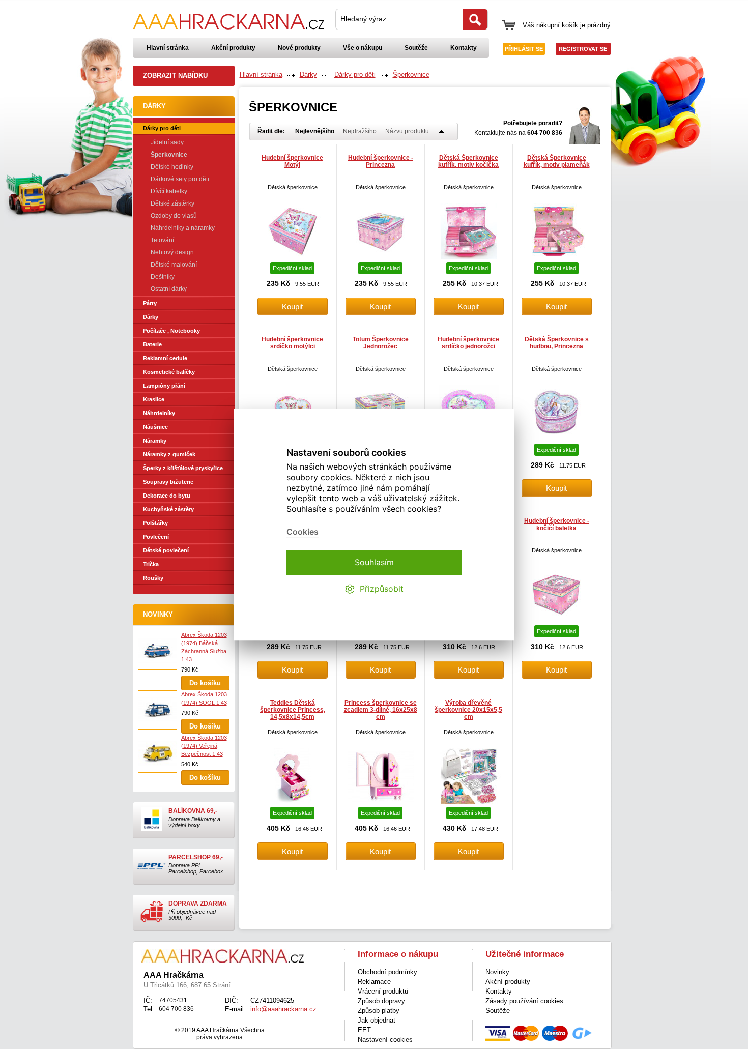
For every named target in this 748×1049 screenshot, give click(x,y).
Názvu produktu (407, 131)
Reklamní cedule (165, 358)
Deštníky (163, 276)
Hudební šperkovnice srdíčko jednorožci (468, 343)
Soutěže (416, 47)
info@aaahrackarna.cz (283, 1009)
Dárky (150, 317)
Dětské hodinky (172, 166)
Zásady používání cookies (524, 1001)
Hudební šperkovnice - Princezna (380, 161)
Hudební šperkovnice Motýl (292, 161)
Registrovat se (583, 49)
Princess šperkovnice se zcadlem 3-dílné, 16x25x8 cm (380, 709)
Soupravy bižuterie (168, 482)
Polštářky (155, 523)
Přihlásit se (524, 49)
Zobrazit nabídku (175, 75)
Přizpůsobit (382, 589)
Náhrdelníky (159, 413)
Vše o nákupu (362, 47)
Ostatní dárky (169, 289)
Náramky (154, 441)
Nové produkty (299, 47)
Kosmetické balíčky (169, 372)
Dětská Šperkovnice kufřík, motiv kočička (468, 161)
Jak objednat (376, 1020)
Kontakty (463, 47)
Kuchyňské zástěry (168, 509)
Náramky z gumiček (169, 454)
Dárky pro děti (162, 128)
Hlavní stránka (168, 47)
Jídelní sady (167, 142)
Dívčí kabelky (169, 191)
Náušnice (155, 427)
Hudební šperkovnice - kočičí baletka (556, 524)
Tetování (162, 240)
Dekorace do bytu (166, 495)
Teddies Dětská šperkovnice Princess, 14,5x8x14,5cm (292, 709)
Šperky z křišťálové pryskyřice (183, 468)
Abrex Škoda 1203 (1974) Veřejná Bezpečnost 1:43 (204, 746)
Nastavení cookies (385, 1039)
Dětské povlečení (166, 550)
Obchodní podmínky (387, 972)
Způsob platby (378, 1010)
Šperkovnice (169, 154)
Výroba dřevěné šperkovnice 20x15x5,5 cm (468, 709)
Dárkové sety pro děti (180, 179)
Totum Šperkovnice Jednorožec (381, 343)
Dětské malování (174, 264)
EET (364, 1030)
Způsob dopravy (381, 1001)
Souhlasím (374, 562)
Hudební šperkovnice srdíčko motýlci (292, 343)
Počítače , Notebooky (171, 331)
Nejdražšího (360, 131)
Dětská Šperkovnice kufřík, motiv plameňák (557, 161)
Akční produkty (233, 47)
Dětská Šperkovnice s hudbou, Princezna (557, 343)
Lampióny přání (164, 386)
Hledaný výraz (363, 19)
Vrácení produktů (383, 991)
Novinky (158, 614)
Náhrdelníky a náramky (183, 227)
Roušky (153, 578)
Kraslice (153, 399)
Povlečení (156, 537)
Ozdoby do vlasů (174, 215)
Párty (150, 303)
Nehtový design (172, 252)
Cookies (302, 532)
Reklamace (374, 981)
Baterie (152, 344)
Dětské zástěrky (172, 203)
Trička (151, 564)
